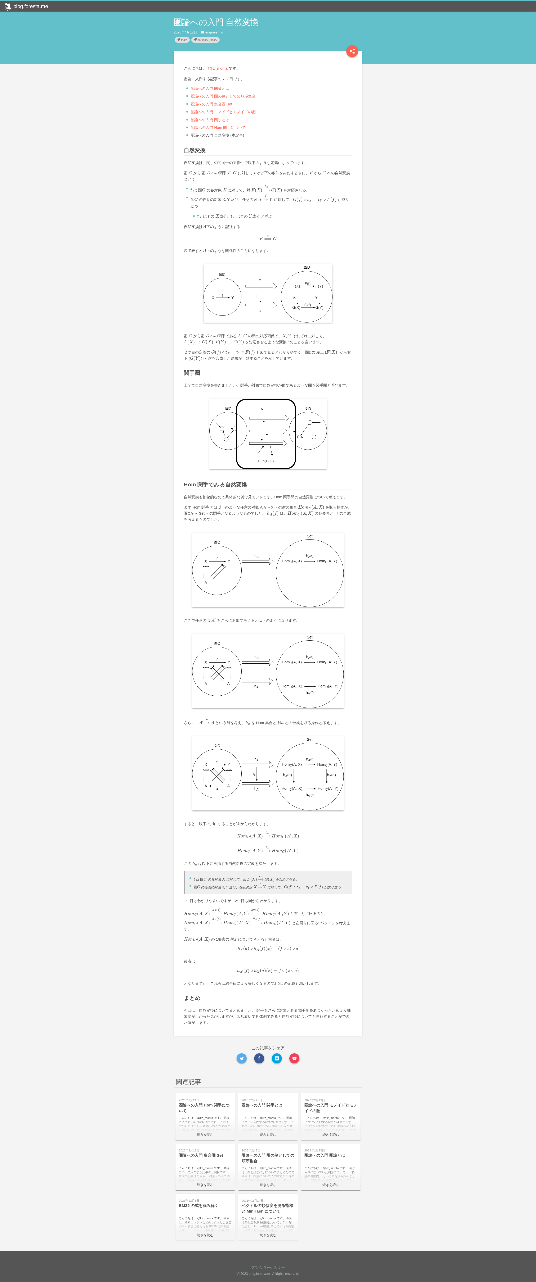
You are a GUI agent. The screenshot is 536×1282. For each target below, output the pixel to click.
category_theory (207, 39)
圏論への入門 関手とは (210, 120)
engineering (214, 32)
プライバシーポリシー (268, 1267)
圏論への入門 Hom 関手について (218, 128)
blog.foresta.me (30, 6)
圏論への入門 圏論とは (210, 88)
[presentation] (188, 173)
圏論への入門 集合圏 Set (211, 104)
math (184, 39)
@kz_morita (217, 68)
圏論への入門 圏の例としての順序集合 (223, 96)
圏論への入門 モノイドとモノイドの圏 (223, 112)
